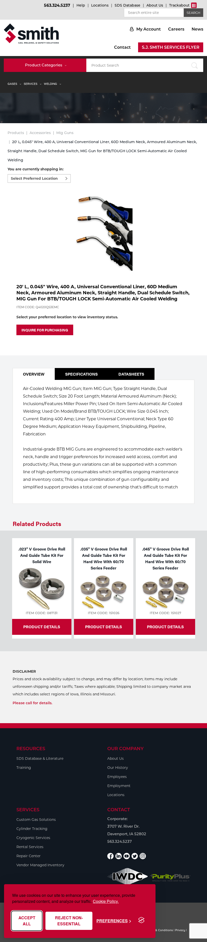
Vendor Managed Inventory (40, 865)
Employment (119, 785)
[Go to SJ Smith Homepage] (31, 33)
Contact (122, 47)
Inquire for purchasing (44, 329)
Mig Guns (64, 132)
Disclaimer (24, 671)
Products (16, 132)
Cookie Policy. (106, 901)
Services (30, 84)
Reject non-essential (69, 921)
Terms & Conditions (159, 930)
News (197, 29)
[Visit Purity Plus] (170, 878)
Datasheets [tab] (131, 374)
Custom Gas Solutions (36, 819)
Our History (117, 767)
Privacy (180, 930)
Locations (100, 5)
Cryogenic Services (33, 837)
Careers (176, 29)
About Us (154, 5)
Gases (12, 84)
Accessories (40, 132)
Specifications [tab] (81, 374)
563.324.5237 (57, 5)
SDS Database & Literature (39, 758)
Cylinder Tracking (31, 828)
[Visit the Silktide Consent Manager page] (141, 920)
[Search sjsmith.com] (194, 65)
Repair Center (28, 856)
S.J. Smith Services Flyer (170, 47)
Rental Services (29, 847)
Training (23, 767)
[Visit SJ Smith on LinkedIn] (118, 856)
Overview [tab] (33, 374)
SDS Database (127, 5)
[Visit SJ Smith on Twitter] (135, 856)
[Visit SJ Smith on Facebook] (110, 856)
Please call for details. (32, 703)
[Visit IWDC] (127, 877)
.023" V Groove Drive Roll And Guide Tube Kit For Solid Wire (41, 555)
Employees (117, 776)
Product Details (41, 627)
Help (80, 5)
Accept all (26, 921)
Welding (50, 84)
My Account (148, 29)
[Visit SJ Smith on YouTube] (126, 856)
